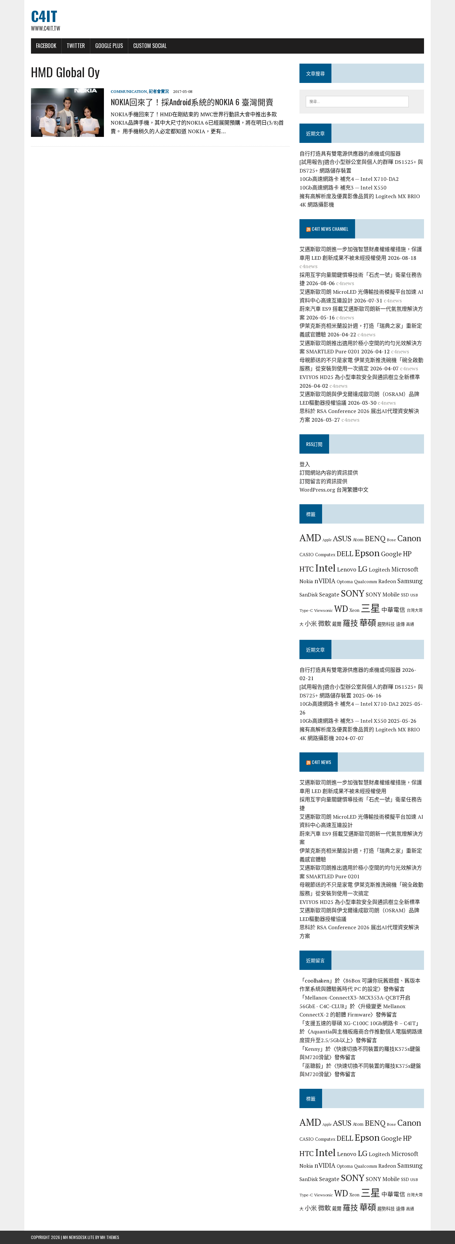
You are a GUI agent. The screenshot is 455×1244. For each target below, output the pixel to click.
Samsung (410, 581)
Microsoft (404, 569)
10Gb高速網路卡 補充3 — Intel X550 (342, 187)
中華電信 (393, 610)
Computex (325, 555)
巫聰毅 (313, 1065)
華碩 (367, 622)
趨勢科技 (386, 624)
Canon (409, 538)
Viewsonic (323, 610)
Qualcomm (365, 581)
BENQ (375, 538)
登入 (304, 464)
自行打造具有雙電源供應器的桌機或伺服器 (350, 153)
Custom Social (150, 46)
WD (341, 608)
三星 (370, 608)
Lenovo (346, 569)
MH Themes (109, 1237)
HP (407, 553)
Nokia (306, 581)
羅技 (350, 623)
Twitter (76, 46)
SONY (352, 593)
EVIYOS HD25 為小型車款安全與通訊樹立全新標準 (359, 377)
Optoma (345, 582)
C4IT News (321, 761)
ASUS (342, 538)
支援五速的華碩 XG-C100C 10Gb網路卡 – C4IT (360, 1023)
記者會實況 (159, 91)
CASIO (306, 554)
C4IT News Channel (330, 228)
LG (362, 568)
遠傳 (400, 624)
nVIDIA (324, 581)
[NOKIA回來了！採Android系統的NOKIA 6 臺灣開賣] (67, 132)
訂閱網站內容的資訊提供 (328, 472)
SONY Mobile (383, 594)
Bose (391, 539)
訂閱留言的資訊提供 (323, 481)
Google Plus (109, 46)
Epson (367, 553)
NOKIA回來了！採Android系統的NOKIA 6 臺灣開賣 (192, 102)
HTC (306, 569)
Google (391, 554)
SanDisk (308, 594)
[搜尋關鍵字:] (357, 101)
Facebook (46, 46)
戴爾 (336, 624)
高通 (410, 624)
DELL (345, 553)
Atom (358, 540)
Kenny (312, 1048)
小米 (311, 623)
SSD (405, 595)
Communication (129, 91)
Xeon (354, 610)
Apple (326, 540)
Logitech (379, 569)
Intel (325, 568)
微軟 (324, 623)
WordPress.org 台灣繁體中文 (333, 489)
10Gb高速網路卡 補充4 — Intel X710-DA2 (349, 179)
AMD (310, 537)
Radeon (387, 581)
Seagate (329, 594)
